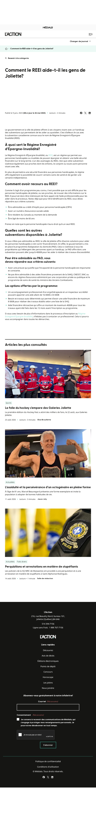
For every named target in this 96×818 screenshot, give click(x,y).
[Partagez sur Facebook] (81, 113)
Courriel (48, 702)
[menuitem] (80, 41)
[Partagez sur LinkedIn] (89, 113)
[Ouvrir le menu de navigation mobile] (91, 34)
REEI (50, 155)
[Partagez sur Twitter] (85, 113)
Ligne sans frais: (48, 627)
